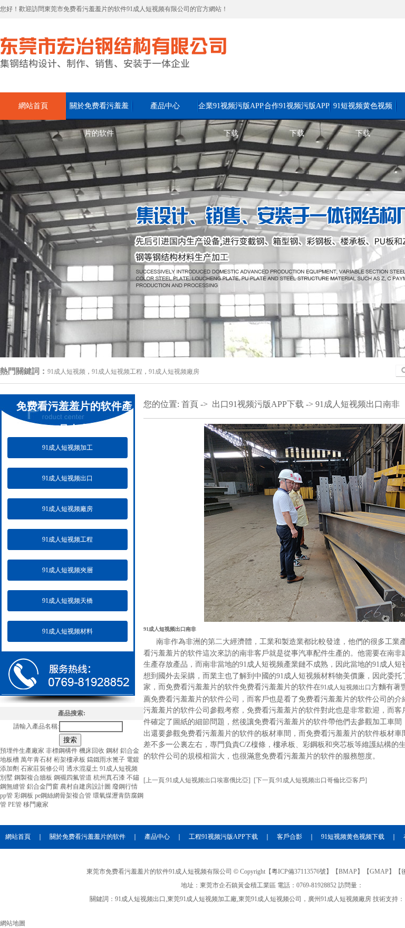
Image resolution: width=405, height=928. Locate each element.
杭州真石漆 (110, 777)
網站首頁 (33, 106)
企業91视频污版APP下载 (231, 111)
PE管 (15, 804)
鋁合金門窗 (43, 786)
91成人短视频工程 (117, 371)
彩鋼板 (24, 795)
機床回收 (92, 750)
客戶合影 (289, 836)
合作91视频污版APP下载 (297, 111)
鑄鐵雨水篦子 (107, 759)
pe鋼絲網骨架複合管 (64, 795)
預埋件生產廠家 (23, 750)
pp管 (7, 795)
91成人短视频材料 (67, 631)
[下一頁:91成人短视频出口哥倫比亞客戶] (310, 780)
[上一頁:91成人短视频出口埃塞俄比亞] (196, 780)
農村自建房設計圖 (86, 786)
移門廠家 (36, 804)
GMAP (379, 871)
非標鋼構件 (62, 750)
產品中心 (165, 106)
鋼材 (113, 750)
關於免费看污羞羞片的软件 (99, 111)
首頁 (189, 404)
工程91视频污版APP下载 (223, 836)
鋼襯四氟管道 (73, 777)
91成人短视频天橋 (67, 600)
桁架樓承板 (70, 759)
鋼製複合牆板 (34, 777)
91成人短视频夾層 (67, 570)
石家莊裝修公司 (43, 768)
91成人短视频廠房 (174, 371)
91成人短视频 (66, 371)
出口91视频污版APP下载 (258, 404)
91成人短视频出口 (67, 478)
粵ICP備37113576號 (299, 871)
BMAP (348, 871)
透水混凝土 (83, 768)
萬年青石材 (37, 759)
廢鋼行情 (125, 786)
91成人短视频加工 (67, 447)
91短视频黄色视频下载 (362, 111)
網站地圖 (12, 923)
